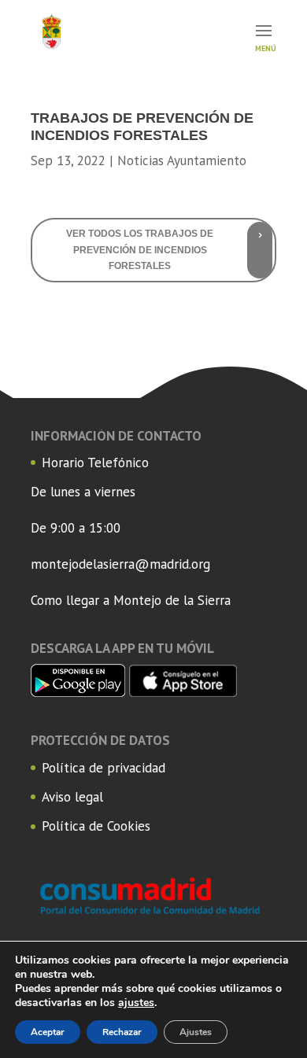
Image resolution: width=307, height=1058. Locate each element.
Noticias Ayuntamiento (181, 160)
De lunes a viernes (83, 491)
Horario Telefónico (95, 462)
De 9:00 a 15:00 (75, 527)
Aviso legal (72, 796)
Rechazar (122, 1032)
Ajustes (195, 1032)
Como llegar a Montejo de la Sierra (131, 600)
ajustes (136, 1003)
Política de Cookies (96, 826)
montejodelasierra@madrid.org (120, 564)
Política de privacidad (103, 767)
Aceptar (48, 1032)
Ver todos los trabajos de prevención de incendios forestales (139, 249)
